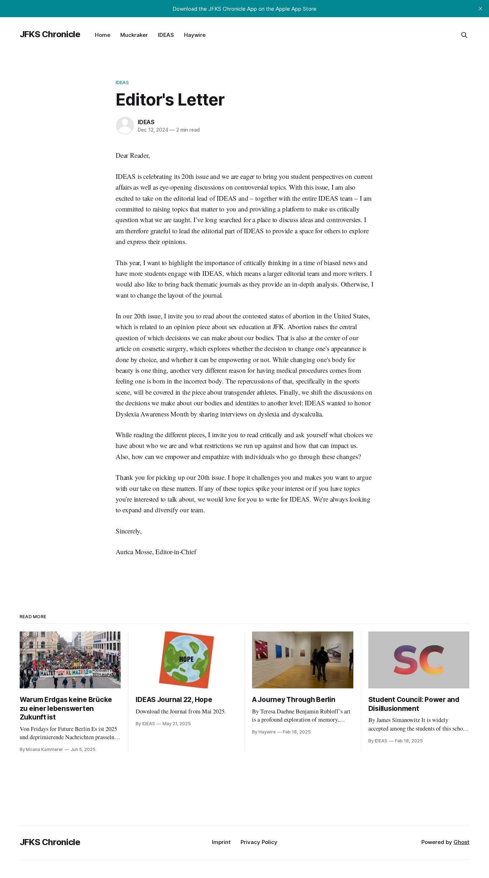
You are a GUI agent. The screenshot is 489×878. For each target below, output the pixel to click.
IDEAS (166, 34)
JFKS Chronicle (50, 34)
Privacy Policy (259, 842)
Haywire (194, 34)
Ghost (461, 842)
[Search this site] (464, 35)
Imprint (221, 842)
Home (102, 34)
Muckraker (134, 34)
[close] (480, 8)
